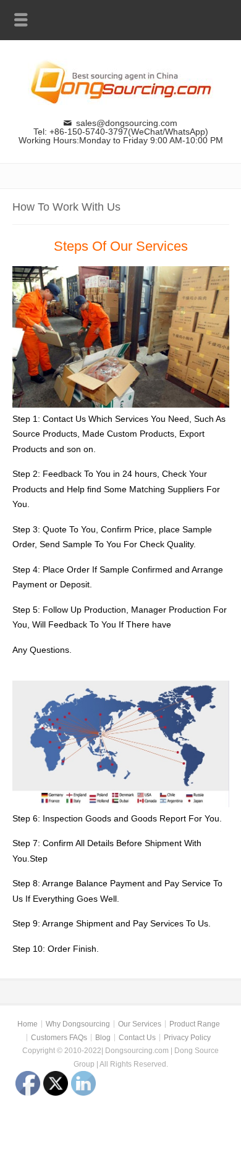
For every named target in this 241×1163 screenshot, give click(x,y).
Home (27, 1024)
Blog (103, 1037)
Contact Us (137, 1037)
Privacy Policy (187, 1037)
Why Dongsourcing (78, 1024)
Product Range (194, 1024)
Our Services (139, 1024)
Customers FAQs (59, 1037)
